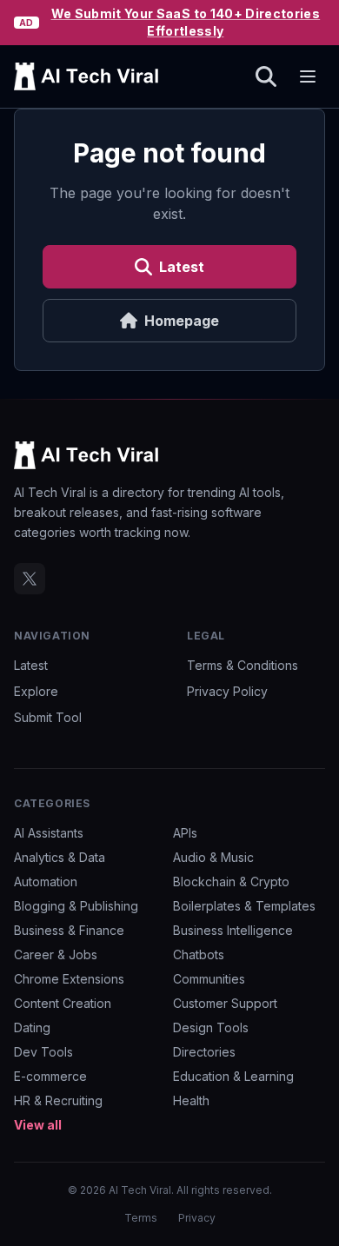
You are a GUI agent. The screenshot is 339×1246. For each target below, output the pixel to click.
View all (38, 1124)
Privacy (197, 1217)
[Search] (266, 76)
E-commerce (50, 1076)
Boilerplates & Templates (244, 905)
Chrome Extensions (69, 978)
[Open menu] (307, 76)
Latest (181, 266)
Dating (32, 1027)
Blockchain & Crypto (231, 881)
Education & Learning (233, 1076)
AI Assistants (48, 832)
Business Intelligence (233, 930)
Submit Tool (48, 717)
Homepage (181, 320)
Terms (140, 1217)
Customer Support (225, 1003)
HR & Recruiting (58, 1100)
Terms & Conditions (242, 665)
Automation (45, 881)
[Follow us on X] (29, 578)
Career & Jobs (55, 954)
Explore (36, 691)
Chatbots (198, 954)
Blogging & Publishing (76, 905)
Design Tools (211, 1027)
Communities (209, 978)
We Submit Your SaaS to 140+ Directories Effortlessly (186, 22)
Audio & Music (213, 857)
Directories (204, 1051)
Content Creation (62, 1003)
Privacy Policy (227, 691)
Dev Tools (43, 1051)
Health (191, 1100)
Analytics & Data (59, 857)
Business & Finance (69, 930)
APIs (185, 832)
